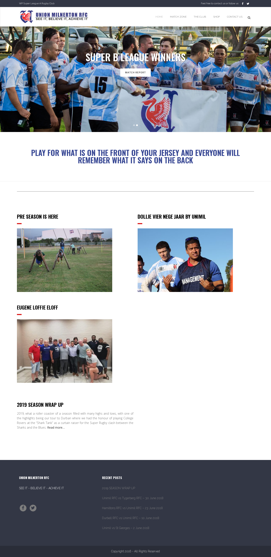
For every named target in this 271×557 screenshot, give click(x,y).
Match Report (135, 72)
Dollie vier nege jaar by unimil (172, 216)
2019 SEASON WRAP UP (118, 488)
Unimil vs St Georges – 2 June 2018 (125, 528)
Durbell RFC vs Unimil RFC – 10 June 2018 (130, 518)
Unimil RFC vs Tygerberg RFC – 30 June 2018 (132, 498)
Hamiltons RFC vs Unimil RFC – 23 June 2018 (132, 508)
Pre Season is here (37, 216)
